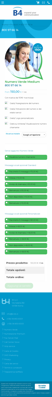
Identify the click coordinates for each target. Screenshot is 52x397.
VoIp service (9, 346)
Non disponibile (20, 197)
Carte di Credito (11, 351)
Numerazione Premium (14, 334)
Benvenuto (19, 190)
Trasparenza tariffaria (13, 372)
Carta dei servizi (11, 363)
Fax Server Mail (11, 338)
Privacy (7, 359)
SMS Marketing (11, 355)
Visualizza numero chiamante (22, 157)
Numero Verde (11, 329)
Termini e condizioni (13, 368)
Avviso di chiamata (22, 184)
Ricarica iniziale (13, 133)
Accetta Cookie (42, 386)
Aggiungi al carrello (19, 285)
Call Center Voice (11, 342)
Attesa (17, 178)
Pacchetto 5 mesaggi (23, 171)
